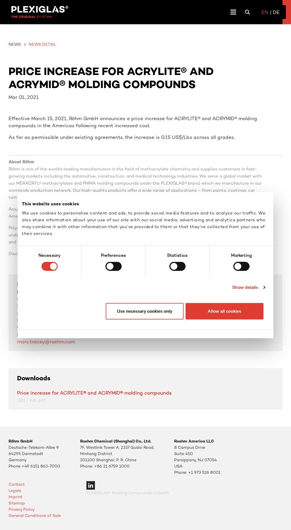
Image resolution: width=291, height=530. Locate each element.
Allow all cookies (224, 310)
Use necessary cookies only (144, 310)
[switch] (113, 266)
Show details (245, 287)
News (15, 44)
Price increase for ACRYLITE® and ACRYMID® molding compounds (94, 393)
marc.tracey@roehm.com (46, 342)
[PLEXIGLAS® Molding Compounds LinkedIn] (90, 485)
